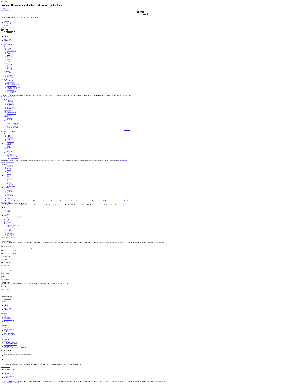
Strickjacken (9, 115)
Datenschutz (6, 21)
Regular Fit (9, 68)
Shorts (8, 182)
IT (4, 8)
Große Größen (10, 80)
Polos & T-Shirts (7, 143)
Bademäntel (9, 191)
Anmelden (11, 27)
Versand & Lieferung (9, 333)
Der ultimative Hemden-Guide (11, 342)
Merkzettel (9, 236)
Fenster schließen (5, 10)
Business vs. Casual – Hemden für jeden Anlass (15, 347)
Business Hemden (11, 82)
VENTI (8, 55)
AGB (5, 19)
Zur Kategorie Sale (5, 202)
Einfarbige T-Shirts (11, 155)
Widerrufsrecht (7, 22)
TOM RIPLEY (10, 107)
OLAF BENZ (10, 167)
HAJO (8, 106)
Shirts (8, 176)
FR (3, 8)
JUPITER (9, 60)
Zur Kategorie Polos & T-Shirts (8, 131)
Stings (8, 179)
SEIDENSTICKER (11, 51)
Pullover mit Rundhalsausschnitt (14, 124)
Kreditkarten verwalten (12, 231)
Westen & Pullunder (11, 114)
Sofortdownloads (11, 234)
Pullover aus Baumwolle (12, 126)
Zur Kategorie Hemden (6, 44)
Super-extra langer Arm (12, 78)
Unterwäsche (7, 309)
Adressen (9, 229)
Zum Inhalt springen (5, 1)
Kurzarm (9, 73)
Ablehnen (3, 382)
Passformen (6, 63)
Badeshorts (9, 188)
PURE (8, 59)
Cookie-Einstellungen (9, 23)
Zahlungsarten (10, 230)
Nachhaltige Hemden (12, 88)
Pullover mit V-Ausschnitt (13, 123)
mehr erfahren (127, 95)
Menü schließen (7, 210)
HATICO (9, 61)
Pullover (9, 111)
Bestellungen (10, 233)
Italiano (8, 214)
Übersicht (9, 226)
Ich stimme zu (9, 382)
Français (9, 212)
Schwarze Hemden (11, 91)
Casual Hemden (10, 83)
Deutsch (8, 211)
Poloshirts (9, 144)
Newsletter (6, 339)
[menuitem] (145, 20)
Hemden (6, 305)
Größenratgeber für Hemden (10, 343)
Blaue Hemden (10, 92)
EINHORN (9, 56)
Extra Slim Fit (10, 64)
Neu (5, 304)
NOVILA (9, 170)
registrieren (17, 225)
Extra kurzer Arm (11, 75)
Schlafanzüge (10, 194)
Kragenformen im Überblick (10, 345)
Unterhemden (10, 178)
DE (1, 8)
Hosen (8, 198)
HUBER (9, 174)
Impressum (6, 25)
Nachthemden (10, 195)
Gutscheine (6, 331)
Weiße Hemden (10, 90)
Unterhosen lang (10, 184)
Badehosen (9, 190)
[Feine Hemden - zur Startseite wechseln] (144, 14)
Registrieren (4, 27)
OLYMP (9, 49)
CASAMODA (10, 53)
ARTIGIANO (10, 48)
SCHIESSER (10, 166)
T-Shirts (8, 146)
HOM (8, 171)
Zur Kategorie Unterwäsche (7, 162)
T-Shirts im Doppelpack (12, 158)
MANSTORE (10, 168)
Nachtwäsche (7, 192)
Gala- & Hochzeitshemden (13, 84)
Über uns (6, 341)
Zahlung (6, 330)
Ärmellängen (7, 71)
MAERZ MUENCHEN (12, 104)
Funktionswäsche (11, 186)
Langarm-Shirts (10, 147)
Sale (5, 310)
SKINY (8, 172)
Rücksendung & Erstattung (10, 334)
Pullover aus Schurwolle (12, 127)
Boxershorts (9, 183)
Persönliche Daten (11, 227)
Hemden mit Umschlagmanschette (15, 87)
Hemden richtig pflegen (9, 346)
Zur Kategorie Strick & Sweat (8, 96)
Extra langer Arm (11, 76)
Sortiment (6, 175)
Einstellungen (15, 382)
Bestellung (6, 327)
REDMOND (10, 57)
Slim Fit (8, 65)
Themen (6, 79)
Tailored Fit (9, 67)
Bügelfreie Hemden (11, 86)
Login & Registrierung (9, 329)
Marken (5, 47)
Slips (8, 180)
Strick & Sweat (7, 110)
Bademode (6, 187)
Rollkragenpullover (11, 112)
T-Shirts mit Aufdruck (12, 156)
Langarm (9, 72)
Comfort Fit (9, 69)
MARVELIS (10, 52)
